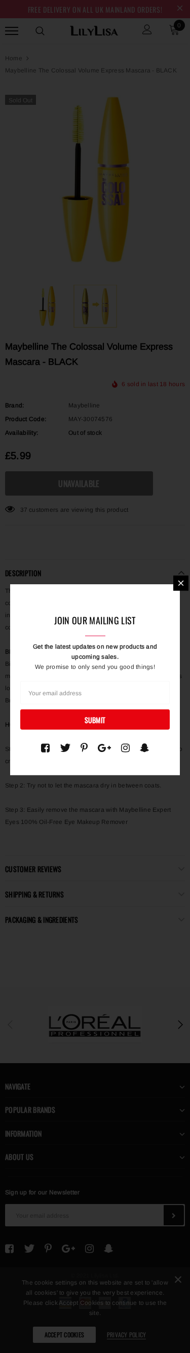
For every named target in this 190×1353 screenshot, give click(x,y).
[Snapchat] (144, 747)
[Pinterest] (84, 747)
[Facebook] (45, 747)
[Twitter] (65, 747)
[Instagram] (125, 747)
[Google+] (104, 747)
